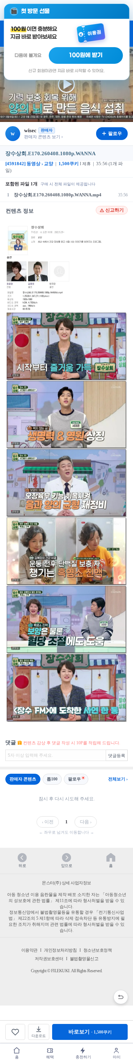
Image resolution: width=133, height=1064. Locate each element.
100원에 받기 (85, 55)
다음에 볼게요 (28, 55)
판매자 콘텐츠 (23, 779)
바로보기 (90, 1032)
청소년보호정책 (97, 950)
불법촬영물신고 (84, 958)
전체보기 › (118, 779)
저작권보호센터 (49, 958)
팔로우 (74, 779)
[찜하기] (15, 1032)
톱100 (52, 779)
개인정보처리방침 (60, 950)
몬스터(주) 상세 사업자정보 (66, 882)
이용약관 (29, 950)
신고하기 (114, 210)
